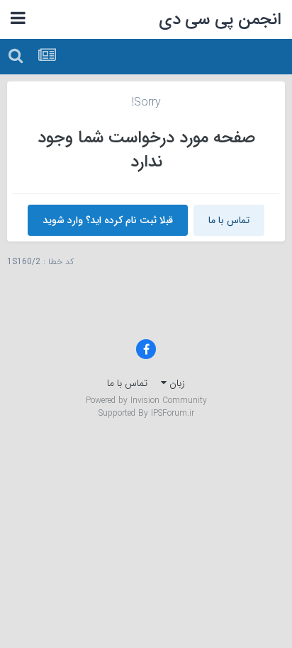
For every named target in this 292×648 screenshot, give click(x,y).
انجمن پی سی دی (220, 19)
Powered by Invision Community (146, 400)
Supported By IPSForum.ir (146, 413)
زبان (176, 383)
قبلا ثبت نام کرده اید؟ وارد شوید (108, 220)
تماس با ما (228, 220)
